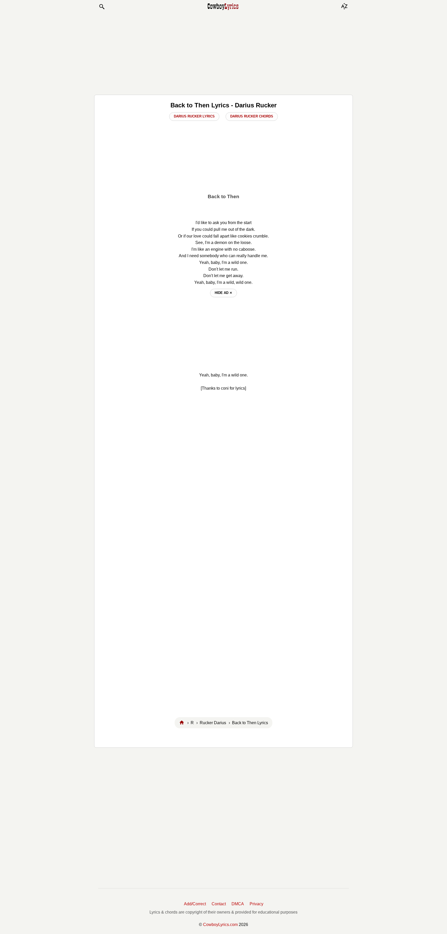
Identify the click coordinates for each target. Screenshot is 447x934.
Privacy (256, 904)
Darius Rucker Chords (251, 116)
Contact (219, 904)
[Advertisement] (223, 52)
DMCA (238, 904)
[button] (102, 6)
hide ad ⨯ (223, 293)
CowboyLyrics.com (220, 924)
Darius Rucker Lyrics (194, 116)
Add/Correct (195, 904)
